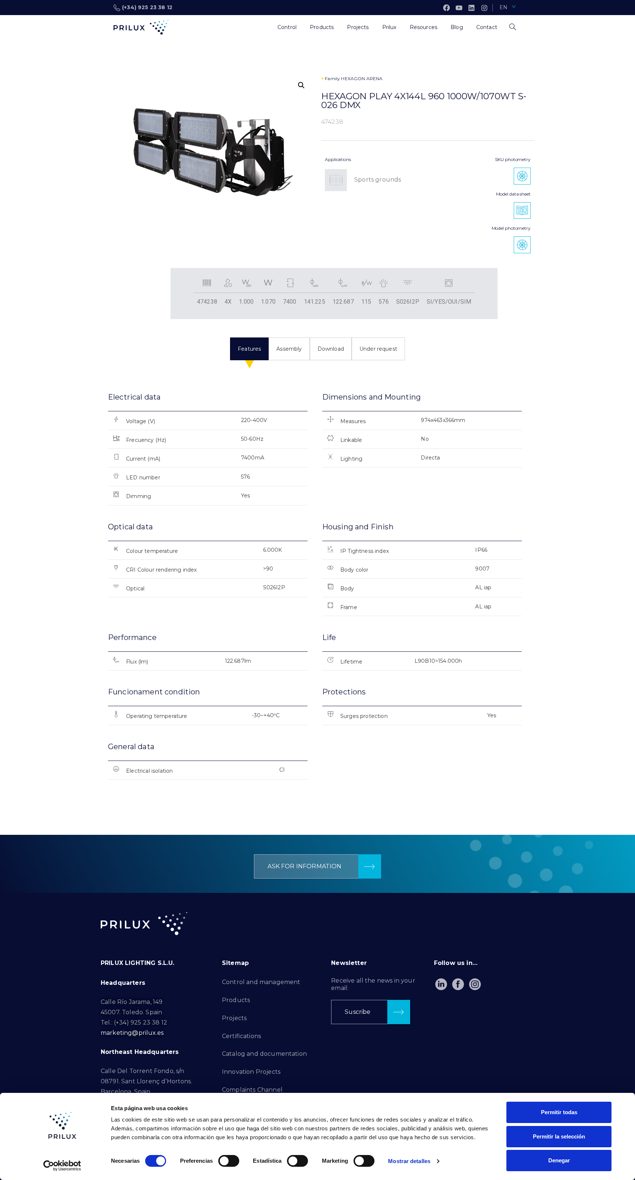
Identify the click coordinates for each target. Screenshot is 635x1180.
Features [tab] (249, 349)
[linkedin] (471, 7)
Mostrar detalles (409, 1161)
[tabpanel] (317, 592)
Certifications (241, 1036)
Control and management (261, 982)
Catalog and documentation (264, 1053)
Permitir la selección (559, 1136)
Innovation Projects (251, 1071)
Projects (234, 1018)
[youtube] (459, 7)
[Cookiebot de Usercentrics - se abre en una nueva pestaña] (62, 1165)
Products (236, 1000)
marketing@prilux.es (132, 1032)
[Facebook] (446, 7)
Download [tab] (331, 349)
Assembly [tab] (289, 349)
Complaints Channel (252, 1089)
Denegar (559, 1160)
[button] (301, 85)
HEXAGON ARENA (362, 78)
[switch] (228, 1161)
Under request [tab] (378, 349)
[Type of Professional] (264, 27)
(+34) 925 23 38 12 (147, 7)
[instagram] (484, 7)
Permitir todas (559, 1112)
